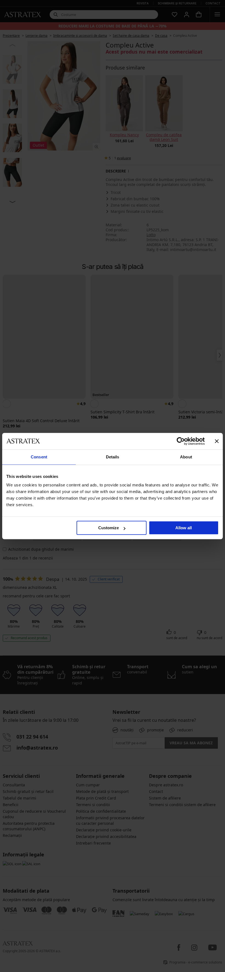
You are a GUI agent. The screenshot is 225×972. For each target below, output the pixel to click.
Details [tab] (112, 457)
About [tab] (186, 457)
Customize (108, 527)
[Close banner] (217, 441)
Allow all (183, 527)
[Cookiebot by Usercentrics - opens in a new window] (181, 441)
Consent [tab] (39, 457)
